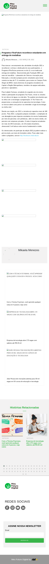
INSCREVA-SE (24, 540)
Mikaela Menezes (11, 59)
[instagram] (12, 508)
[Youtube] (18, 508)
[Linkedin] (23, 508)
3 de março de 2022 (26, 59)
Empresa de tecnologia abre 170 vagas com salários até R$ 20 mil (35, 443)
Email (7, 530)
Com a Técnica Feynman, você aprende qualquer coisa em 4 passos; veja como (11, 444)
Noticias (5, 49)
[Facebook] (7, 508)
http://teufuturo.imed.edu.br (29, 135)
